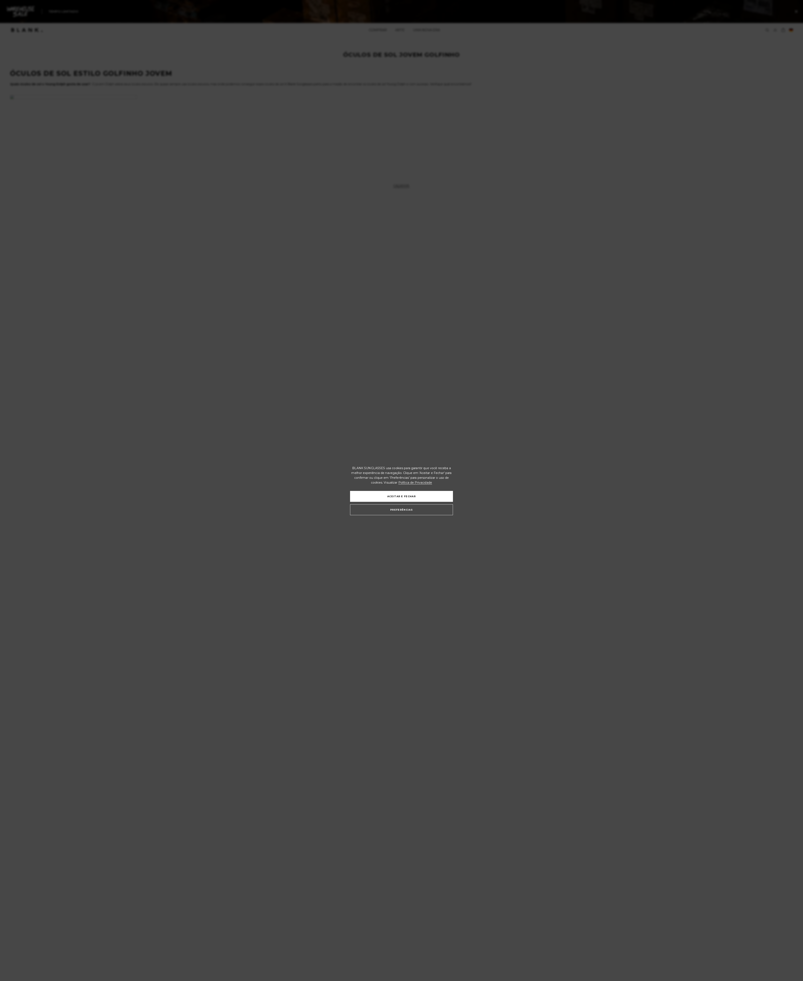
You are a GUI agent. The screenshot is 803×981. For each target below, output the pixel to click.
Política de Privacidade (415, 482)
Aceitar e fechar (401, 496)
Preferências (401, 509)
